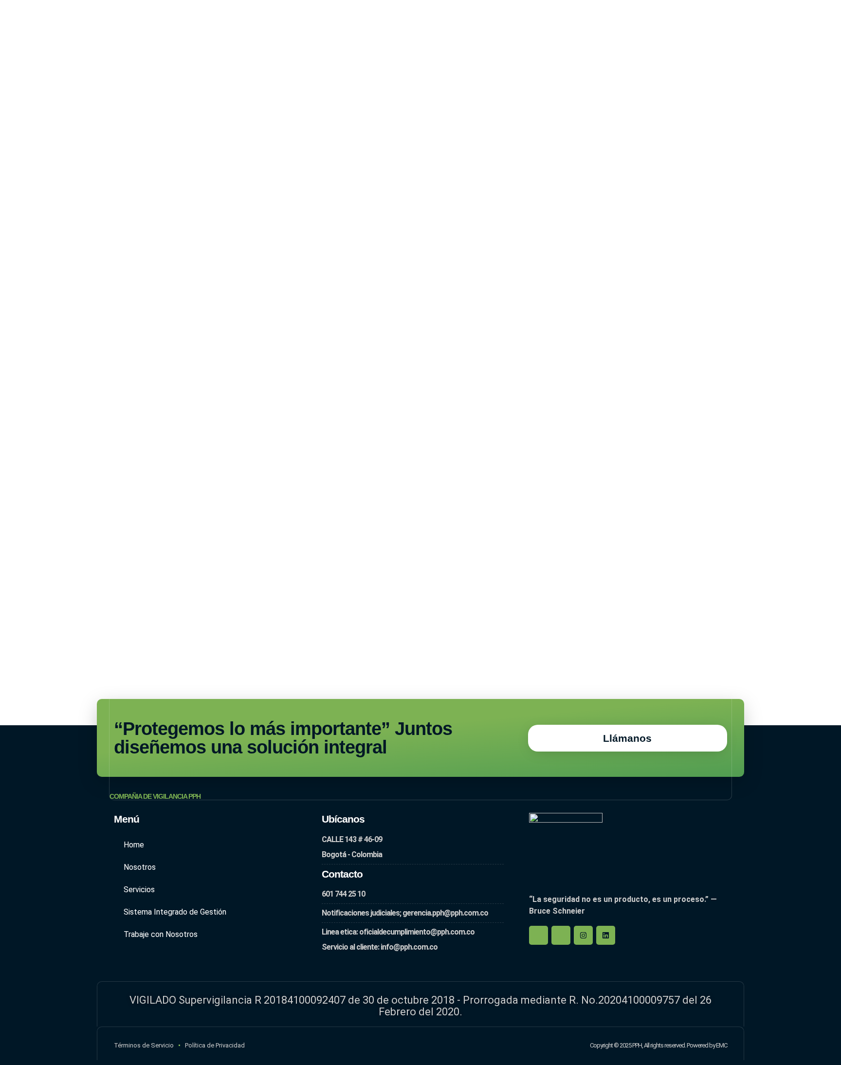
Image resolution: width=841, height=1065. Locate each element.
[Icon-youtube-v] (560, 935)
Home (134, 844)
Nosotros (140, 867)
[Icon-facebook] (538, 935)
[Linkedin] (605, 935)
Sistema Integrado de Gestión (175, 912)
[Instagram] (583, 935)
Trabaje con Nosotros (161, 934)
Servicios (139, 889)
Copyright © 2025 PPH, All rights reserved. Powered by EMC (658, 1045)
